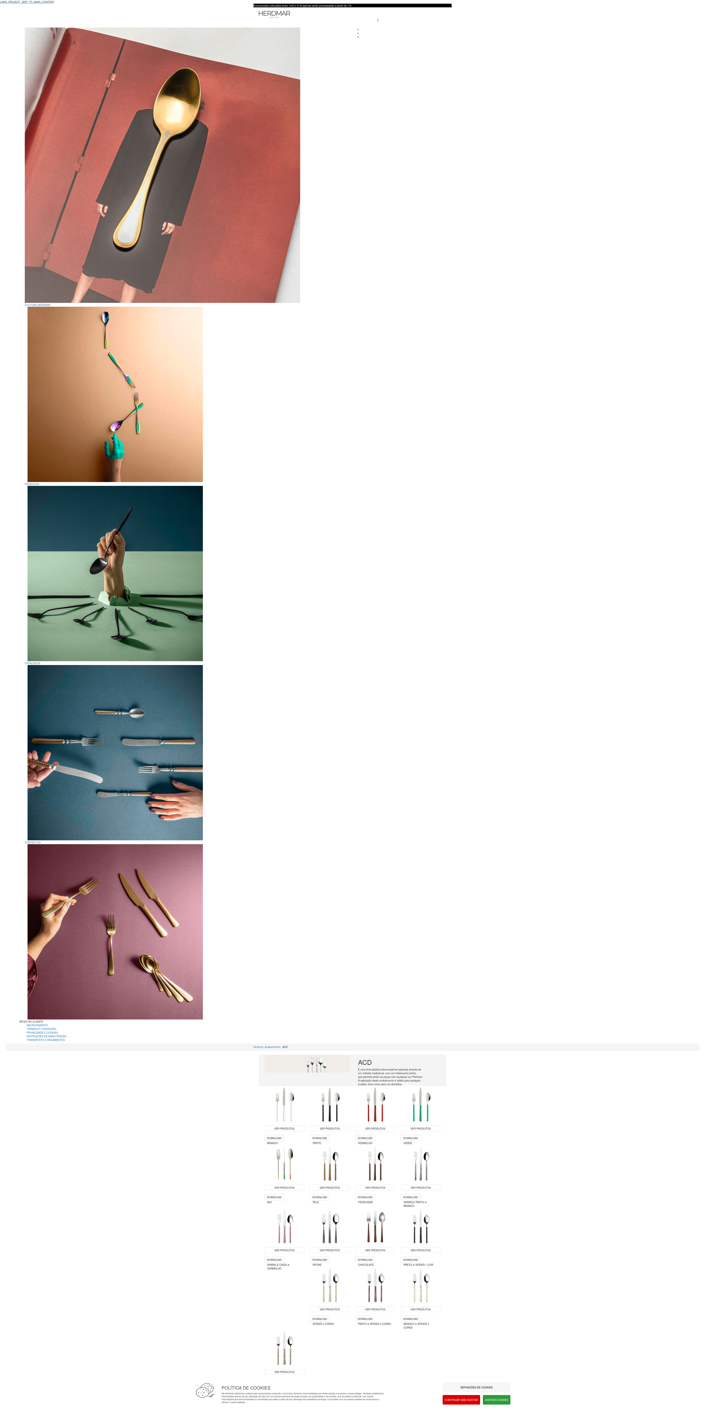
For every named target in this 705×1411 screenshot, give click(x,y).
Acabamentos (273, 1047)
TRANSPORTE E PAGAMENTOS (46, 1040)
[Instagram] (362, 37)
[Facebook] (362, 29)
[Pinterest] (362, 33)
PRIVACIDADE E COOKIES (42, 1032)
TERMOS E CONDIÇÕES (41, 1029)
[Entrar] (376, 16)
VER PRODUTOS (284, 1187)
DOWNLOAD (274, 1138)
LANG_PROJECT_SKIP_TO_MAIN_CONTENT (27, 2)
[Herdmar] (311, 14)
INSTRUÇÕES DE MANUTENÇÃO (46, 1036)
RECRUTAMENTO (37, 1025)
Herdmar (258, 1047)
